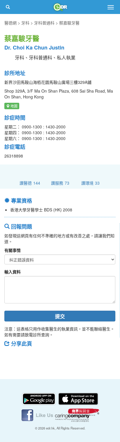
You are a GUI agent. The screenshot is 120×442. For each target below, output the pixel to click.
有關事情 (12, 250)
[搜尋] (8, 7)
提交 (60, 316)
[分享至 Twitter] (26, 357)
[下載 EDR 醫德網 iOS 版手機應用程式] (78, 398)
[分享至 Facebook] (11, 357)
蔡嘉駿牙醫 (69, 23)
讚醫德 (30, 182)
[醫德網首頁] (60, 7)
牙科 (25, 23)
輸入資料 (12, 272)
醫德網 (10, 23)
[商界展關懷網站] (77, 415)
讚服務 (60, 182)
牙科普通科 (44, 23)
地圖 (13, 105)
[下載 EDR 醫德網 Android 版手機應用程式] (39, 398)
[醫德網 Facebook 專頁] (38, 415)
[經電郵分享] (57, 357)
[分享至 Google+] (42, 357)
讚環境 (90, 182)
